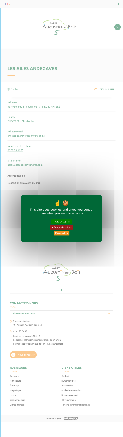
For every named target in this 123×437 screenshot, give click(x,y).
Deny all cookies (62, 227)
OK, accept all (62, 221)
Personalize (61, 233)
